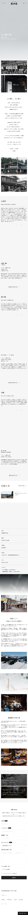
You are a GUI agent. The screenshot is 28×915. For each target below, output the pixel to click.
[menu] (4, 3)
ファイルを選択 (6, 869)
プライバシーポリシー (7, 873)
